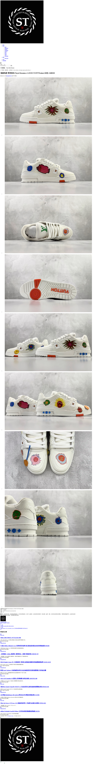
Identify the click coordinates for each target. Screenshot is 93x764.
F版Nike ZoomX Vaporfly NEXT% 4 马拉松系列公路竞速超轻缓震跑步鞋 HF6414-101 (24, 686)
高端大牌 (6, 58)
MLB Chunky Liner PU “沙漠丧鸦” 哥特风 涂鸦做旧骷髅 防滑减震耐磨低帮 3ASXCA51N (25, 662)
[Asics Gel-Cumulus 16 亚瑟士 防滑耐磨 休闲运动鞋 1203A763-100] (38, 674)
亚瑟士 (6, 51)
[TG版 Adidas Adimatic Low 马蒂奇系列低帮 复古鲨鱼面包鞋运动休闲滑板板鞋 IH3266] (38, 642)
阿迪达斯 (6, 48)
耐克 (5, 47)
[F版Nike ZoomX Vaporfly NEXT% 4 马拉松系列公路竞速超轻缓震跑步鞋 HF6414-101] (38, 683)
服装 (3, 57)
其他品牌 (6, 56)
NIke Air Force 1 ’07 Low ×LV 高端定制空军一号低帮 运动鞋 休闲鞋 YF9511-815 (23, 703)
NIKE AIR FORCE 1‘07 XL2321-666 (10, 637)
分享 (2, 622)
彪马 (5, 52)
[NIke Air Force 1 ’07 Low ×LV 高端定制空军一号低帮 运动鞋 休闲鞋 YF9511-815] (38, 699)
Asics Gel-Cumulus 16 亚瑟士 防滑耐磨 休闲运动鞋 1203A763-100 (18, 678)
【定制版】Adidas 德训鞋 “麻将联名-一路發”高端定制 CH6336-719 (19, 654)
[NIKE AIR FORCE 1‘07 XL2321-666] (38, 634)
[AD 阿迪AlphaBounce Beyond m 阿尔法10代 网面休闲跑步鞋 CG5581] (38, 691)
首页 (3, 44)
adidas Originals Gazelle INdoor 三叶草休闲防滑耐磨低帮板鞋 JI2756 (20, 711)
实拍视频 (4, 60)
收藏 (5, 622)
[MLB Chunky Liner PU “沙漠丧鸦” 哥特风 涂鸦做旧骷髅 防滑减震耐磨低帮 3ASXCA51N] (38, 658)
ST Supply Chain (3, 621)
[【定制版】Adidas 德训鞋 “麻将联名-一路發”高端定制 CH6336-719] (38, 650)
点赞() (8, 622)
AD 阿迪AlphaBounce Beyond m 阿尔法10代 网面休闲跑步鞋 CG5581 (19, 695)
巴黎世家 (6, 50)
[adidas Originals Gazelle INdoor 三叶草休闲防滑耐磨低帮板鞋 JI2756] (38, 707)
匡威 (5, 53)
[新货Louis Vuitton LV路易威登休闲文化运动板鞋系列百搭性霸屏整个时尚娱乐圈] (38, 666)
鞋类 (11, 75)
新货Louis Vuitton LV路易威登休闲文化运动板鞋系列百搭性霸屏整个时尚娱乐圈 (23, 670)
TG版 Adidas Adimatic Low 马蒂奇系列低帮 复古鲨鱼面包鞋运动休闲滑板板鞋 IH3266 (24, 645)
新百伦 (6, 49)
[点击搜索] (11, 65)
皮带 (3, 59)
